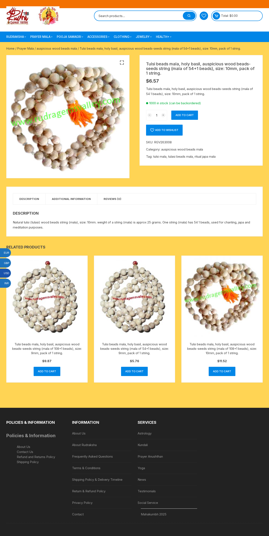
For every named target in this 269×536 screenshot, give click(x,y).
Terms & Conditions (86, 468)
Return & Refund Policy (88, 491)
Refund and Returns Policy (36, 457)
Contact (78, 514)
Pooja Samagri (69, 36)
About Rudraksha (84, 445)
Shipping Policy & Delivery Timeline (97, 480)
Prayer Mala (40, 36)
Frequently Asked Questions (92, 456)
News (142, 480)
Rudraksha (15, 36)
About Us (23, 447)
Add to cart (184, 115)
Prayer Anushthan (150, 456)
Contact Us (25, 452)
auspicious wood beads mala (57, 48)
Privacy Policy (82, 503)
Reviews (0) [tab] (112, 199)
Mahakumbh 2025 (153, 514)
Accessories (97, 36)
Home (10, 48)
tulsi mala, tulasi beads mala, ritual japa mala (184, 156)
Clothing (121, 36)
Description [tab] (29, 199)
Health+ (162, 36)
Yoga (141, 468)
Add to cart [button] (47, 371)
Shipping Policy (28, 462)
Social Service (148, 503)
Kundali (143, 445)
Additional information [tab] (71, 199)
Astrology (145, 433)
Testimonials (147, 491)
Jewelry (143, 36)
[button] (122, 62)
